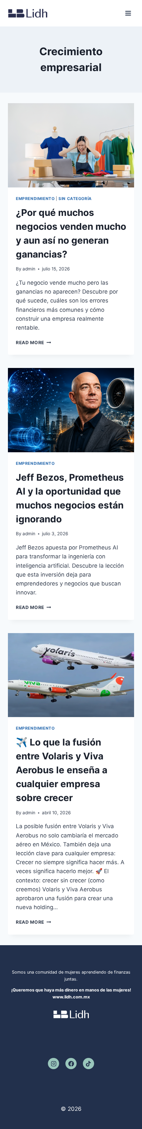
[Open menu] (128, 13)
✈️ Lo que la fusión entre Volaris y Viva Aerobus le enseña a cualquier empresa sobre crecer (61, 770)
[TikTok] (88, 1063)
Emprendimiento (35, 198)
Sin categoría (75, 198)
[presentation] (71, 145)
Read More (33, 342)
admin (28, 268)
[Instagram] (53, 1063)
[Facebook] (71, 1063)
